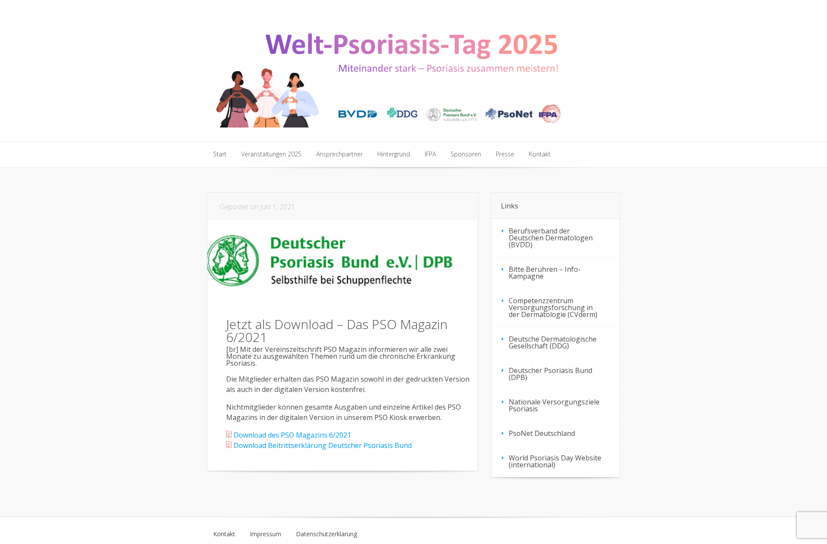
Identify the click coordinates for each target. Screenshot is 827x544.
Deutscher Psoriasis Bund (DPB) (550, 374)
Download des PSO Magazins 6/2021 (291, 435)
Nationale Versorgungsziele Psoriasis (554, 405)
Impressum (265, 534)
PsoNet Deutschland (542, 433)
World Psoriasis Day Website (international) (555, 461)
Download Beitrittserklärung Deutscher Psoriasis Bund (322, 445)
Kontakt (224, 534)
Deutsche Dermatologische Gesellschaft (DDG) (553, 342)
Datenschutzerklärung (326, 534)
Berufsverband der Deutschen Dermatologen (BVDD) (551, 237)
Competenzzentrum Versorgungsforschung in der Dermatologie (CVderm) (553, 307)
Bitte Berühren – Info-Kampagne (545, 272)
